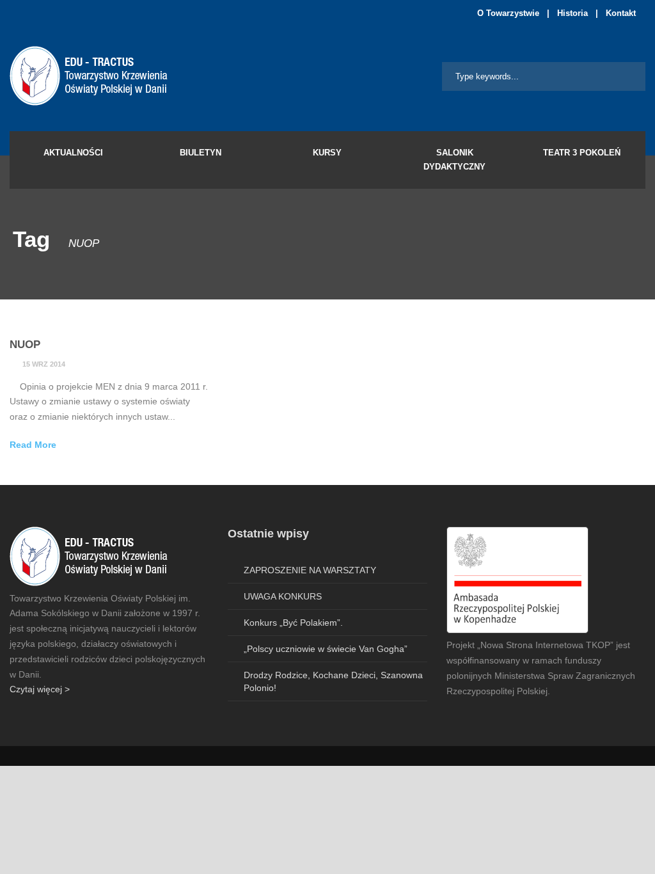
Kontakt (621, 13)
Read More (33, 445)
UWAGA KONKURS (283, 596)
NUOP (25, 344)
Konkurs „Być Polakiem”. (293, 622)
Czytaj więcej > (40, 689)
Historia (572, 13)
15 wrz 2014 (43, 364)
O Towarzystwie (508, 13)
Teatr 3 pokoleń (581, 152)
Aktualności (73, 152)
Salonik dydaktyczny (454, 159)
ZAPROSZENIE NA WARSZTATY (310, 570)
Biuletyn (200, 152)
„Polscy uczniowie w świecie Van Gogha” (325, 649)
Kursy (327, 152)
